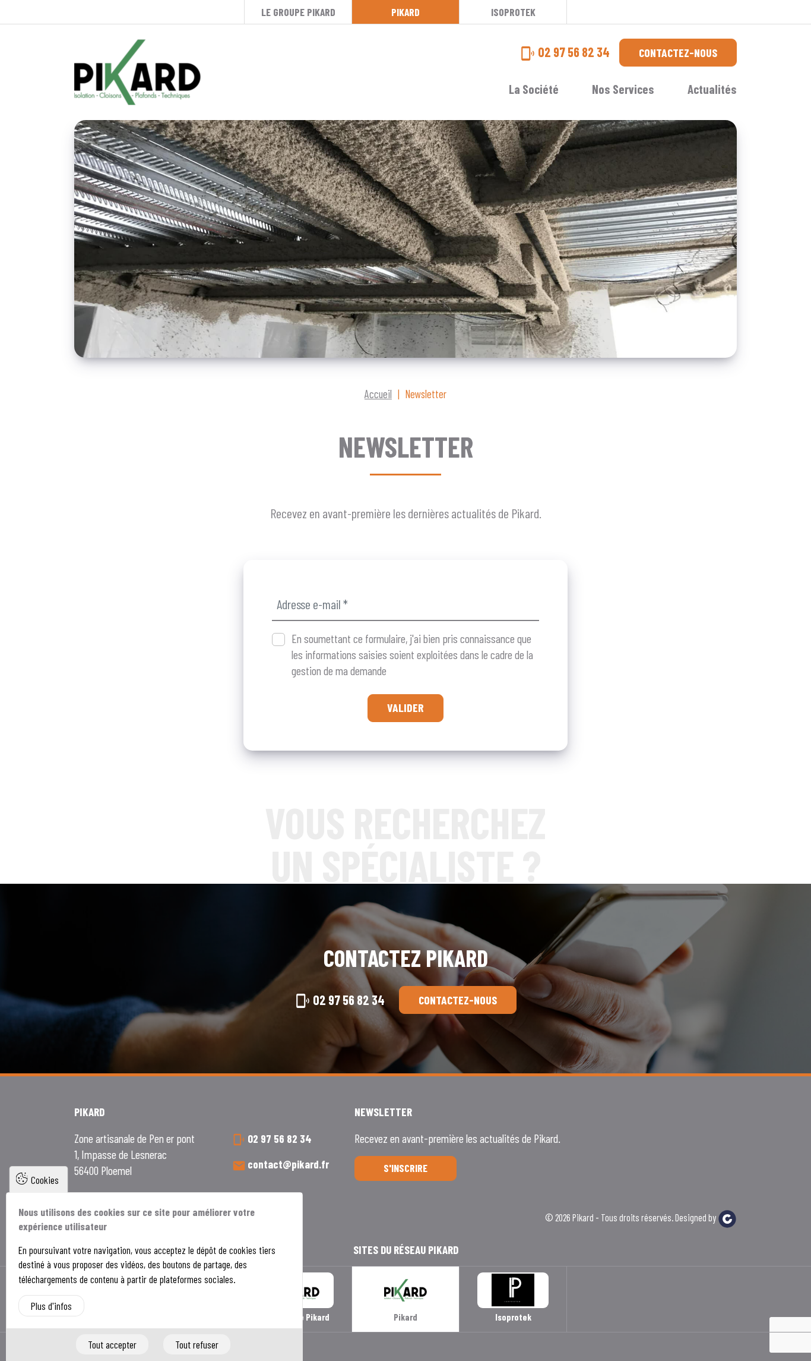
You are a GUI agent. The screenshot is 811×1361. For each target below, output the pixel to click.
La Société (534, 88)
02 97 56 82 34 (574, 51)
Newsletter (425, 394)
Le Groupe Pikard (298, 11)
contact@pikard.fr (288, 1164)
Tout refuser (196, 1344)
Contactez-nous (678, 52)
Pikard (405, 11)
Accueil (378, 394)
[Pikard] (137, 72)
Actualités (712, 88)
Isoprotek (513, 11)
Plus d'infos (51, 1305)
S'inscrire (405, 1167)
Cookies (45, 1179)
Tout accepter (112, 1344)
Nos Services (623, 88)
